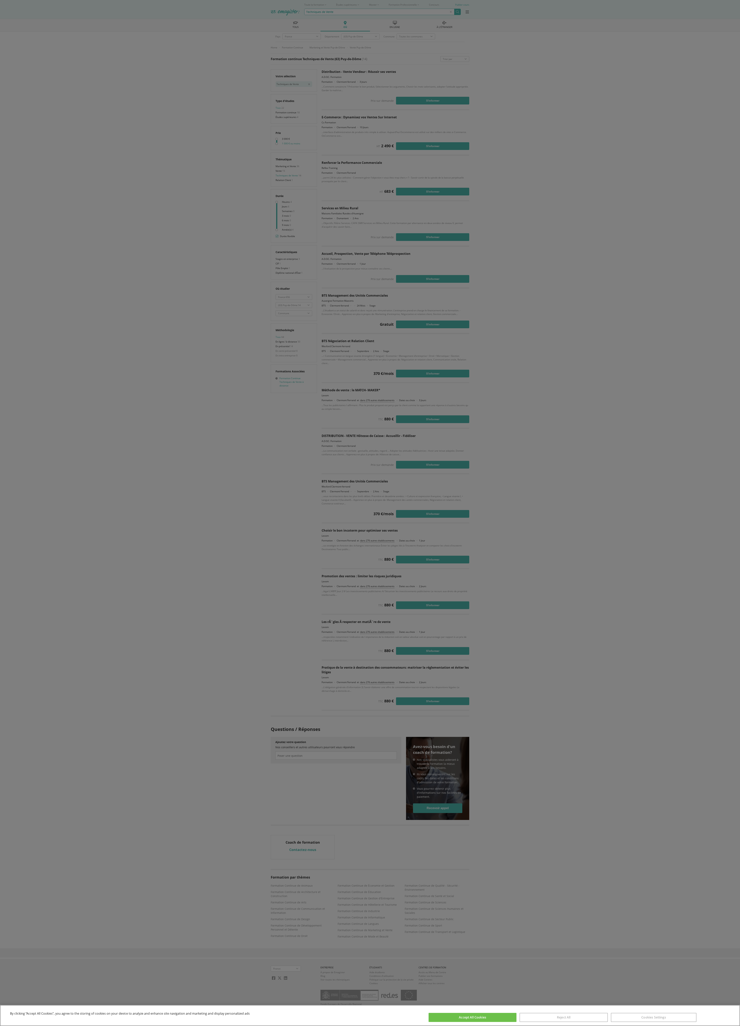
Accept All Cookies (472, 1017)
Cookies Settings (653, 1017)
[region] (370, 1015)
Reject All (564, 1017)
